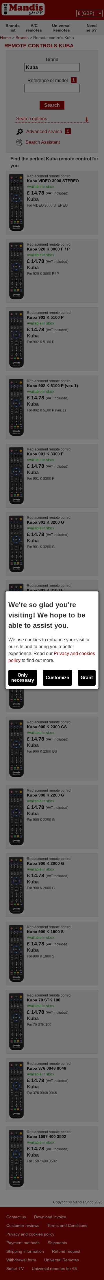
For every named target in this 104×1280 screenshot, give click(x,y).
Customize (57, 677)
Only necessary (22, 678)
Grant (87, 677)
